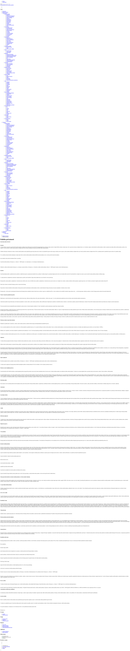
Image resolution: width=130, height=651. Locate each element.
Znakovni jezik (8, 89)
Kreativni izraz (8, 68)
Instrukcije (4, 232)
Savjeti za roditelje (7, 118)
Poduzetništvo (8, 19)
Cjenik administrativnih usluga (7, 627)
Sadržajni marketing (9, 60)
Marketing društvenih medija (11, 56)
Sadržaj (3, 648)
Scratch (7, 108)
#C (6, 106)
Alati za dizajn (8, 51)
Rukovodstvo (8, 21)
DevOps (7, 145)
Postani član (4, 2)
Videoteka (4, 122)
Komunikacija (8, 20)
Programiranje (6, 146)
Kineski (7, 87)
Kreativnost (8, 100)
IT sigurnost (8, 35)
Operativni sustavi (9, 27)
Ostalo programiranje (9, 42)
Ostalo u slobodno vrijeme (10, 72)
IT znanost (8, 32)
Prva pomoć (8, 79)
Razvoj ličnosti (6, 201)
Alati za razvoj (8, 41)
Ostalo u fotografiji (9, 64)
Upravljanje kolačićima (6, 646)
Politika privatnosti (5, 620)
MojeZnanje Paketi (5, 626)
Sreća (7, 98)
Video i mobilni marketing (10, 59)
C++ (7, 107)
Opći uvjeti (4, 624)
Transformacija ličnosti (10, 92)
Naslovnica (4, 11)
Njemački (8, 83)
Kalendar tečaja (4, 618)
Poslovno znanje (7, 123)
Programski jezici (9, 28)
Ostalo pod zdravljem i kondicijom (12, 80)
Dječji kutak (6, 224)
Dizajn (5, 49)
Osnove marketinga (9, 57)
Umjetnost (8, 73)
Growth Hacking (9, 61)
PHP (7, 112)
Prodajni (7, 23)
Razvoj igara (8, 40)
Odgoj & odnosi (9, 97)
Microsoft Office (9, 156)
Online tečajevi (4, 13)
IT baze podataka (9, 34)
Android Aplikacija (5, 631)
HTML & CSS (8, 113)
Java (7, 110)
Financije (7, 18)
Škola (7, 117)
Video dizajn (8, 65)
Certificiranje (4, 231)
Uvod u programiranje (10, 39)
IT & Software (6, 26)
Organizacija (8, 22)
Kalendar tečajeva (5, 12)
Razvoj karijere (8, 96)
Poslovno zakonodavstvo (10, 15)
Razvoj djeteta (8, 121)
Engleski (7, 82)
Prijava (3, 1)
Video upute (6, 233)
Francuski (8, 84)
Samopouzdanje (9, 101)
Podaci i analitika (9, 17)
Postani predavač (5, 614)
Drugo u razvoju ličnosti (10, 104)
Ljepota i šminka (9, 70)
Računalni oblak (9, 30)
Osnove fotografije (9, 63)
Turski (7, 88)
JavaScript (8, 111)
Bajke (7, 115)
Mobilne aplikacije (9, 38)
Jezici (7, 157)
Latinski (7, 91)
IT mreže (7, 31)
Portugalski (8, 90)
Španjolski (8, 86)
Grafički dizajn (8, 50)
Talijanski (8, 81)
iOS (7, 45)
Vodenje (7, 94)
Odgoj (7, 120)
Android (7, 44)
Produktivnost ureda (7, 46)
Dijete (7, 77)
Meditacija (8, 78)
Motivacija (8, 103)
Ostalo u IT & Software (10, 29)
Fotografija (6, 62)
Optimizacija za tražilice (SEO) (11, 55)
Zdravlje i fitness (7, 74)
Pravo (7, 25)
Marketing (8, 14)
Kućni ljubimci (8, 71)
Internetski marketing (9, 54)
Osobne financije (9, 95)
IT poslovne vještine (9, 33)
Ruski (7, 85)
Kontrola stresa (8, 102)
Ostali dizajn (8, 52)
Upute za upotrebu (5, 625)
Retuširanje (8, 66)
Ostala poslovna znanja (10, 134)
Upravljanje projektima (10, 16)
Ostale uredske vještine (10, 48)
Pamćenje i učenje (9, 212)
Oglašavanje (8, 168)
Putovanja (8, 179)
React (7, 109)
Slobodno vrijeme (7, 67)
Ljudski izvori (8, 24)
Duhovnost (8, 99)
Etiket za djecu (8, 116)
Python (7, 223)
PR (7, 167)
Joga (7, 75)
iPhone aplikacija (5, 632)
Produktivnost (8, 93)
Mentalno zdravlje (9, 76)
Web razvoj (8, 37)
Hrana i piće (8, 178)
